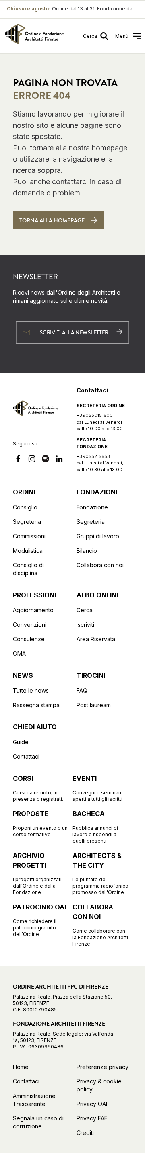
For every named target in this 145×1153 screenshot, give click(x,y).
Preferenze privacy (102, 1066)
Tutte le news (31, 690)
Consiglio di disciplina (28, 569)
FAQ (82, 690)
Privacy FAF (92, 1118)
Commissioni (29, 536)
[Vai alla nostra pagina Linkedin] (59, 459)
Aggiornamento (33, 610)
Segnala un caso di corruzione (38, 1122)
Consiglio (25, 507)
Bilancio (87, 550)
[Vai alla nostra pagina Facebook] (18, 459)
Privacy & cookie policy (99, 1085)
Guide (21, 742)
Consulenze (29, 639)
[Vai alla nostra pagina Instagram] (32, 459)
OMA (19, 653)
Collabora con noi (100, 565)
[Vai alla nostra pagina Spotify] (45, 459)
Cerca (85, 610)
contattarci (70, 181)
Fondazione (92, 507)
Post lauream (94, 705)
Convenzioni (29, 624)
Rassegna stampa (36, 705)
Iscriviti (85, 624)
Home (21, 1066)
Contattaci (26, 756)
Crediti (85, 1132)
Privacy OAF (93, 1103)
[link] (34, 36)
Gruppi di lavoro (98, 536)
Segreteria (27, 521)
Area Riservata (96, 639)
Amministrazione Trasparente (34, 1099)
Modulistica (28, 550)
